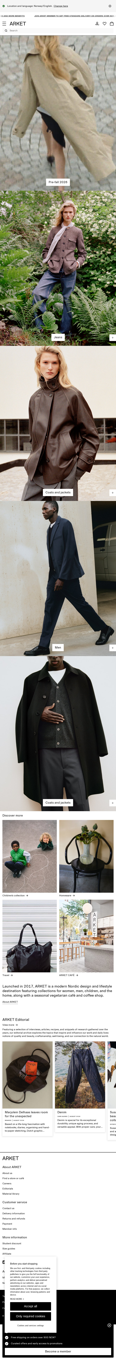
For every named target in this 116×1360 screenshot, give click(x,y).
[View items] (112, 337)
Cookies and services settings (30, 1325)
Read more (17, 1299)
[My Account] (97, 23)
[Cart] (112, 23)
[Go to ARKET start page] (18, 23)
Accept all (30, 1306)
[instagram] (4, 1262)
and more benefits (39, 16)
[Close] (110, 6)
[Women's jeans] (58, 268)
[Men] (58, 578)
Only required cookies (30, 1316)
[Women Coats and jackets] (58, 423)
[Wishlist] (104, 23)
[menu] (4, 23)
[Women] (58, 113)
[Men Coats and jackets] (58, 733)
